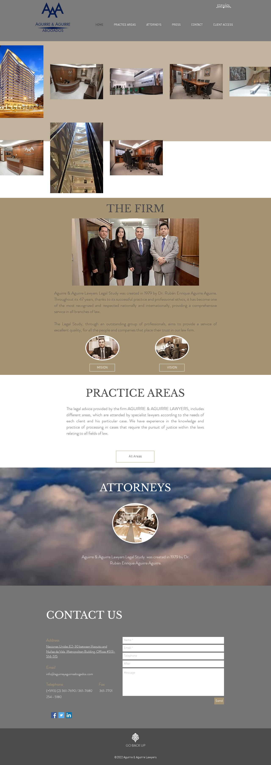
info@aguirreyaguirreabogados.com (69, 673)
